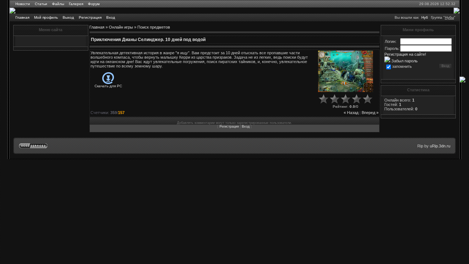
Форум (94, 4)
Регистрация (90, 17)
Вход (110, 17)
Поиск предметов (153, 27)
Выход (68, 17)
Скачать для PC (108, 86)
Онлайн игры (121, 27)
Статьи (41, 4)
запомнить (402, 66)
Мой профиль (46, 17)
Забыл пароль (404, 61)
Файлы (58, 4)
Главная (22, 17)
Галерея (76, 4)
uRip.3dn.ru (440, 146)
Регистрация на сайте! (405, 54)
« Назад (351, 112)
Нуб (424, 17)
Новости (22, 4)
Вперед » (370, 112)
